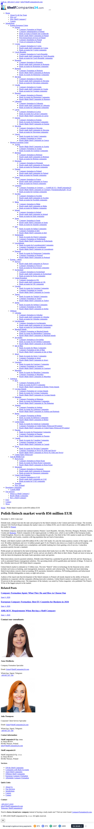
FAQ (7, 500)
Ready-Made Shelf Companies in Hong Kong (36, 465)
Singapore (18, 467)
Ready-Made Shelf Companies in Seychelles (35, 344)
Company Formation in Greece (30, 138)
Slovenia (18, 126)
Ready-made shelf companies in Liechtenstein (35, 325)
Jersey (17, 354)
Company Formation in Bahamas (31, 399)
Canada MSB (15, 489)
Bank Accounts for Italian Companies (32, 229)
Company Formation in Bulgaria (31, 71)
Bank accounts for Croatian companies (33, 91)
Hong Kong (19, 459)
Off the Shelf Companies (15, 768)
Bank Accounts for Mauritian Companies (34, 372)
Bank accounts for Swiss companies (32, 276)
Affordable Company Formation (17, 778)
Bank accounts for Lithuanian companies (34, 108)
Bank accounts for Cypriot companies (33, 50)
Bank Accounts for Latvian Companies (33, 114)
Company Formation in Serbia (30, 307)
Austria (17, 144)
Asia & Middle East (17, 457)
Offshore (13, 311)
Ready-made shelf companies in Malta (33, 206)
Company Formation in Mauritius (31, 374)
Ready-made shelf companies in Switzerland (35, 274)
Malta (17, 202)
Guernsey (18, 362)
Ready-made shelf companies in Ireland (33, 214)
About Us (9, 787)
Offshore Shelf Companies (15, 774)
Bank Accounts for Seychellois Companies (34, 342)
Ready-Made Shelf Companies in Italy (33, 233)
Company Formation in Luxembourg (32, 247)
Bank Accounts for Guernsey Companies (34, 364)
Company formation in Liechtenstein (32, 323)
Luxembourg (19, 243)
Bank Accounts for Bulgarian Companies (34, 75)
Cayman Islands (20, 389)
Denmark (18, 161)
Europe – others (16, 259)
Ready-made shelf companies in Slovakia (34, 81)
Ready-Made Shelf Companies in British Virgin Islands (39, 387)
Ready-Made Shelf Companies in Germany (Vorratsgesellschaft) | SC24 (45, 190)
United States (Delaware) (24, 455)
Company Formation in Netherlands (32, 239)
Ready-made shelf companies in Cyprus (33, 48)
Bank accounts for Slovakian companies (33, 83)
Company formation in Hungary (31, 95)
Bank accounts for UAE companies (32, 481)
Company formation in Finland (30, 171)
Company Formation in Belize (30, 416)
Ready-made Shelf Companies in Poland (34, 36)
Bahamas (18, 397)
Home (8, 13)
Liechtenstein (19, 321)
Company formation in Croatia (30, 87)
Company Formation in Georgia (30, 290)
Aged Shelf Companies (14, 772)
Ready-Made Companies (19, 496)
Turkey (17, 294)
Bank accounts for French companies (32, 183)
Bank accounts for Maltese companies (33, 208)
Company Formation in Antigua (30, 407)
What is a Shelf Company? (19, 494)
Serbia (17, 303)
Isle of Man (19, 346)
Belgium (18, 153)
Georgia (18, 286)
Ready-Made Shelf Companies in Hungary (34, 99)
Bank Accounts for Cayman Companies (33, 393)
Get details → (77, 826)
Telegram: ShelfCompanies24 (11, 808)
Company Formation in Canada (30, 442)
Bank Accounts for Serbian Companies (33, 305)
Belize (17, 413)
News (8, 504)
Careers (13, 21)
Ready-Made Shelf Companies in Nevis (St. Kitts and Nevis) (41, 453)
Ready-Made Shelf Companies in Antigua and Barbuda (39, 411)
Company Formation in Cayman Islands (33, 391)
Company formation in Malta (29, 204)
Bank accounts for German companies (33, 192)
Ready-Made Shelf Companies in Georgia (34, 292)
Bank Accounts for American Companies (34, 424)
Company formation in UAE (29, 477)
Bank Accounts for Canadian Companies (34, 440)
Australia (18, 483)
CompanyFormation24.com (82, 812)
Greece (17, 134)
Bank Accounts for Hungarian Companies (34, 97)
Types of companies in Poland (30, 42)
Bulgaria (18, 68)
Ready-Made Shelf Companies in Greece (34, 140)
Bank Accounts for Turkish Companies (33, 296)
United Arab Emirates (22, 475)
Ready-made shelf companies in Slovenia (34, 130)
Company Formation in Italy (29, 231)
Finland (17, 169)
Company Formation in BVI (29, 383)
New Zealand (20, 485)
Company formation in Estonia (30, 120)
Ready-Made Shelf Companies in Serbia (33, 309)
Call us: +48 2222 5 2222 (10, 2)
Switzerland (19, 270)
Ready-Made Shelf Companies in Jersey (33, 360)
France (17, 177)
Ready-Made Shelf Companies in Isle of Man (35, 352)
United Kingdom (21, 278)
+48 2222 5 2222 (7, 804)
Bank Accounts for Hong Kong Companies (35, 463)
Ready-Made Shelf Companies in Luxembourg (36, 249)
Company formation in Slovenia (30, 128)
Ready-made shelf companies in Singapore (34, 471)
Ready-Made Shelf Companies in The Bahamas (36, 403)
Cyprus (17, 44)
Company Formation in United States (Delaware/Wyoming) (40, 426)
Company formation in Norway (30, 266)
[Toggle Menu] (50, 9)
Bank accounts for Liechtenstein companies (35, 327)
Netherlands (19, 235)
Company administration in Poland (31, 32)
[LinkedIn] (2, 4)
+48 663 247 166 (7, 675)
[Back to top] (3, 820)
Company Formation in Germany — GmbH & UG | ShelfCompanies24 (45, 188)
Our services (10, 492)
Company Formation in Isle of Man (32, 350)
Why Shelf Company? (18, 19)
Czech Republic (20, 52)
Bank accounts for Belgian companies (33, 159)
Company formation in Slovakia (30, 79)
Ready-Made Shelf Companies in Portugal (34, 257)
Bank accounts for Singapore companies (33, 473)
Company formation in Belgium (30, 155)
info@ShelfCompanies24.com (32, 2)
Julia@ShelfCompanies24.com (17, 725)
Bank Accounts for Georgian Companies (34, 288)
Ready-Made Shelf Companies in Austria (34, 147)
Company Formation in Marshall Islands (33, 331)
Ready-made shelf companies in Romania (34, 64)
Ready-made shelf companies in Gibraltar (34, 317)
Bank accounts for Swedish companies (33, 200)
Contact (8, 502)
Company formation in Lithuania (31, 103)
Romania (18, 60)
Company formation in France (30, 179)
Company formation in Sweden (30, 196)
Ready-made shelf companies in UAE (33, 479)
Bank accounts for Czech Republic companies (36, 58)
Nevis (17, 446)
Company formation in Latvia (30, 112)
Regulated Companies (13, 487)
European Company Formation (17, 776)
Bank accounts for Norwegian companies (34, 268)
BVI (16, 381)
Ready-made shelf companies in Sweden (34, 198)
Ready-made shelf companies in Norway (34, 264)
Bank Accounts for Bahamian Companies (34, 401)
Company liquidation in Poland (30, 40)
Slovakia (18, 77)
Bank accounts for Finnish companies (32, 175)
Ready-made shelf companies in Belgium (34, 157)
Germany (18, 186)
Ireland (17, 210)
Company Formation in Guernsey (31, 366)
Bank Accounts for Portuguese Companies (34, 253)
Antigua (18, 405)
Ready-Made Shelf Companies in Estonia (34, 124)
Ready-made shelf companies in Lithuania (34, 105)
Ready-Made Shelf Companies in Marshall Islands (37, 335)
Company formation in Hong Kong (32, 461)
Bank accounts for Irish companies (31, 216)
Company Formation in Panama (30, 434)
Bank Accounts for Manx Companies (32, 348)
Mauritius (18, 370)
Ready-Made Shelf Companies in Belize (33, 420)
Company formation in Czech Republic (33, 54)
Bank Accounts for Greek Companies (32, 136)
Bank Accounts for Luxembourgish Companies (36, 245)
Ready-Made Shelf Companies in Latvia (33, 116)
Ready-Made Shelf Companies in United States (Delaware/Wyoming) (44, 428)
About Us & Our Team (18, 15)
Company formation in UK (29, 280)
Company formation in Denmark (31, 163)
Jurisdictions (10, 23)
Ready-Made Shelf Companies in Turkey (34, 301)
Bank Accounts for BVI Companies (32, 385)
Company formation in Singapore (31, 469)
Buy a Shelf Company (18, 498)
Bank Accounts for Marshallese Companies (35, 333)
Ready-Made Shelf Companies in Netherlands (36, 241)
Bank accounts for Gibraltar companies (33, 319)
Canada (17, 438)
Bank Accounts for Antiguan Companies (34, 409)
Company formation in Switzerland (32, 272)
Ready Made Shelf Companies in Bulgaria (34, 73)
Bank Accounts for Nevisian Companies (33, 448)
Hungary (18, 93)
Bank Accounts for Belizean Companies (33, 418)
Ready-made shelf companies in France (33, 181)
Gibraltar (18, 313)
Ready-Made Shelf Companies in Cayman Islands (37, 395)
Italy (16, 227)
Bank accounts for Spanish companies (33, 225)
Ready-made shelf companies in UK (32, 282)
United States (19, 422)
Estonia (17, 118)
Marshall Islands (20, 329)
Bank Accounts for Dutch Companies (32, 237)
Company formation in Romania (31, 62)
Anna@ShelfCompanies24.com (17, 669)
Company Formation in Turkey (30, 298)
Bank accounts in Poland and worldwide (34, 34)
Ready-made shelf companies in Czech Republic (36, 56)
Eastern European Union (19, 25)
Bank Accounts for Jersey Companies (32, 356)
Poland (17, 27)
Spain (17, 218)
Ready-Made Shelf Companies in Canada (34, 444)
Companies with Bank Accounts (17, 770)
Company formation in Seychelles (31, 340)
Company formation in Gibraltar (31, 315)
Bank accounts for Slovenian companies (33, 132)
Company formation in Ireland (30, 212)
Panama (17, 430)
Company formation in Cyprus (30, 46)
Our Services (10, 789)
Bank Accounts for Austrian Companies (33, 151)
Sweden (18, 194)
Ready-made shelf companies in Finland (33, 173)
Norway (18, 262)
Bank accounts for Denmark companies (33, 167)
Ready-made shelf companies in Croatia (33, 89)
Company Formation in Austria (30, 149)
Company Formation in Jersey (30, 358)
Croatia (17, 85)
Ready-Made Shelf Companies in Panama (34, 436)
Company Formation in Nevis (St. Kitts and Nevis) (37, 450)
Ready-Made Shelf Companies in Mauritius (35, 377)
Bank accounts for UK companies (31, 284)
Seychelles (18, 338)
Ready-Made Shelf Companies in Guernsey (35, 368)
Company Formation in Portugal (31, 255)
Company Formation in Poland (30, 29)
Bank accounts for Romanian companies (33, 66)
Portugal (18, 251)
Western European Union (19, 142)
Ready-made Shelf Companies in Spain (33, 223)
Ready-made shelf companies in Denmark (34, 165)
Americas (13, 379)
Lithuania (18, 101)
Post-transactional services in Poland (32, 38)
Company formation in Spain (29, 220)
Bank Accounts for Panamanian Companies (35, 432)
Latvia (17, 110)
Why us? (13, 17)
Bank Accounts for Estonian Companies (33, 122)
